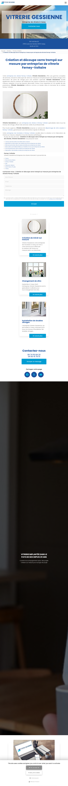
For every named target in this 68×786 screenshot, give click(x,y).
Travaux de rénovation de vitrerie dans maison (17, 141)
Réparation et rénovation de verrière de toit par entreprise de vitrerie (23, 143)
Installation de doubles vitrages (32, 321)
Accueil (3, 51)
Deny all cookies (34, 773)
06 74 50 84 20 (34, 41)
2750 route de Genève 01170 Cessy (34, 44)
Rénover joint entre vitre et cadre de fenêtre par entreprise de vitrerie (23, 145)
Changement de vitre (31, 281)
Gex (6, 163)
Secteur (9, 51)
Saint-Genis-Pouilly (10, 167)
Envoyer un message (34, 361)
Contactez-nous (34, 26)
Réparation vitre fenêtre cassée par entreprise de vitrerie (20, 150)
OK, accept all (34, 767)
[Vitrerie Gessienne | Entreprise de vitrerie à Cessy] (8, 3)
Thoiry (7, 168)
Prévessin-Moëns (9, 165)
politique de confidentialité (55, 199)
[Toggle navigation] (65, 3)
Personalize (35, 778)
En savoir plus (37, 255)
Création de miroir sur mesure (32, 239)
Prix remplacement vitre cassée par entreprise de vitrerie (20, 148)
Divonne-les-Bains (10, 160)
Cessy (7, 158)
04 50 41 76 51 (34, 46)
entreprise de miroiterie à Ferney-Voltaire (21, 133)
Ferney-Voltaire (17, 51)
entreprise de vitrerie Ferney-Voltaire (19, 76)
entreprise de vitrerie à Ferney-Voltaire (35, 123)
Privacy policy (34, 782)
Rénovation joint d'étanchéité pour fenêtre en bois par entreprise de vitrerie (25, 147)
